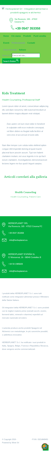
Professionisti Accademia (14, 380)
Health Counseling (11, 100)
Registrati (6, 400)
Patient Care (35, 197)
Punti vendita (39, 36)
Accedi (5, 397)
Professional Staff (31, 100)
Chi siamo (16, 36)
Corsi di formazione (11, 386)
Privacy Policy (8, 417)
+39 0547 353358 (27, 28)
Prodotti (27, 36)
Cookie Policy (8, 414)
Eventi (6, 43)
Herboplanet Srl (24, 439)
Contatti (31, 43)
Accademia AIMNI (10, 383)
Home (6, 36)
